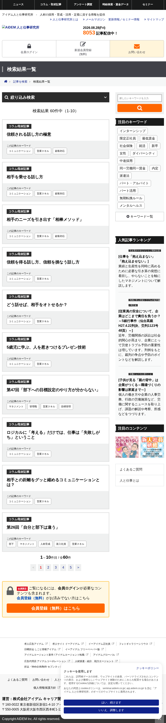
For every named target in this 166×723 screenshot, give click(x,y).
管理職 (33, 406)
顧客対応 (60, 151)
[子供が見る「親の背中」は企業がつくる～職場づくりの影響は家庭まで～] (139, 384)
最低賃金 (148, 138)
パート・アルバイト (134, 183)
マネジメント (16, 406)
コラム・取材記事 (50, 4)
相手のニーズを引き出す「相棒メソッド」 (45, 219)
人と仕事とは (129, 480)
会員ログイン (29, 52)
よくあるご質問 (131, 469)
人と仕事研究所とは (65, 19)
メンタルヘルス (131, 205)
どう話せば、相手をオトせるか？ (37, 304)
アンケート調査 (83, 4)
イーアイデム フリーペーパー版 (82, 649)
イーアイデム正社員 (99, 643)
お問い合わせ (136, 52)
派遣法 (124, 175)
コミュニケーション (20, 151)
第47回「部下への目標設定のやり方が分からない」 (53, 390)
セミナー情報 (130, 19)
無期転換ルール (131, 198)
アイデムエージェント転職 (69, 654)
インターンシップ (133, 131)
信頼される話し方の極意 (29, 134)
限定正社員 (128, 138)
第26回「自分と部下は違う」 (33, 527)
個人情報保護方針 (44, 687)
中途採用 (126, 160)
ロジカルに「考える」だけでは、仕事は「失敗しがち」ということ (53, 434)
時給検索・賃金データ (115, 4)
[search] (139, 108)
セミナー (148, 4)
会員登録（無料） (31, 598)
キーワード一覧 (141, 216)
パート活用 (128, 190)
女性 (123, 153)
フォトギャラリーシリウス (133, 643)
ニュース (18, 4)
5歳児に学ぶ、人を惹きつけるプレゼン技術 (46, 347)
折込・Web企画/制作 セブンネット (43, 666)
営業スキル (43, 151)
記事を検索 (20, 81)
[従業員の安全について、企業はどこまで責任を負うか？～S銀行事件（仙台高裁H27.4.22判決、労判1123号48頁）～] (139, 320)
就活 (142, 146)
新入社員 (61, 544)
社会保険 (126, 146)
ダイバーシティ (143, 153)
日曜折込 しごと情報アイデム (40, 649)
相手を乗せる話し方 (25, 177)
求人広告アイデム (34, 643)
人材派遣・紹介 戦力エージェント (94, 661)
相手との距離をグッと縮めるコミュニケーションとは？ (53, 482)
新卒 (155, 146)
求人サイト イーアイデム (66, 643)
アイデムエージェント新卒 (38, 654)
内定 (155, 168)
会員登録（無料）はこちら (55, 608)
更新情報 (114, 19)
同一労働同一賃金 (133, 168)
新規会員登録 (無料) (83, 52)
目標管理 (66, 406)
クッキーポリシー (147, 668)
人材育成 (45, 544)
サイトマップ (155, 19)
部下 (11, 544)
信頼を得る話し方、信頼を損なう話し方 (43, 262)
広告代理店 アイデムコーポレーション (45, 661)
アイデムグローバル (104, 654)
